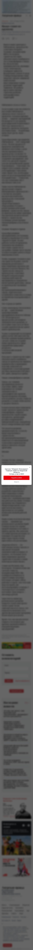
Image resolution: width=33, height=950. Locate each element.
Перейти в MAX (16, 478)
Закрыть (16, 482)
